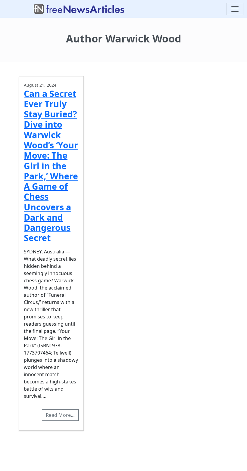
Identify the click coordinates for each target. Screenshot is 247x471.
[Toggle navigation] (235, 9)
